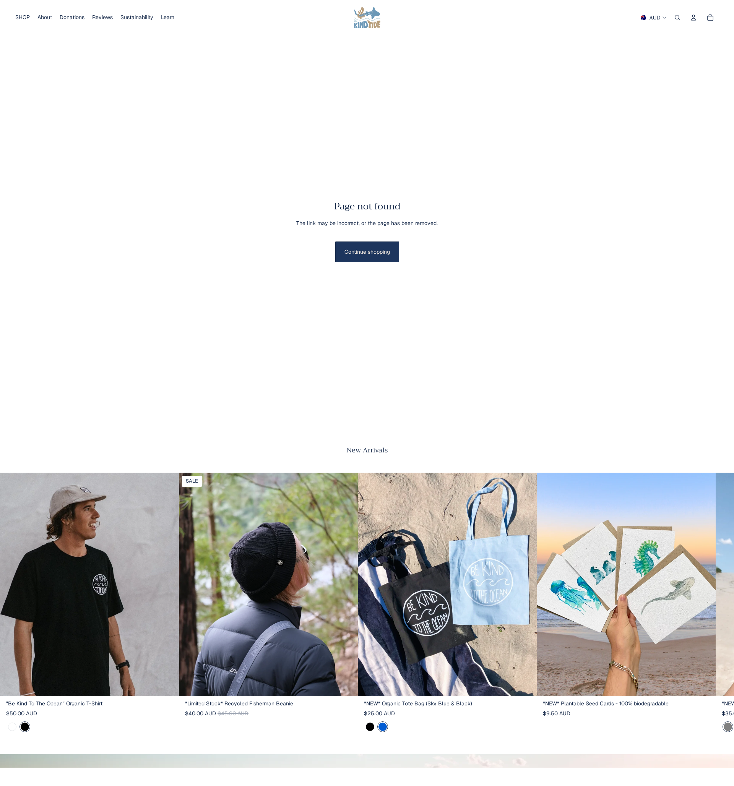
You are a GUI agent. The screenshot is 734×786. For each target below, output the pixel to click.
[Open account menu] (693, 17)
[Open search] (677, 17)
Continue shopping (367, 251)
